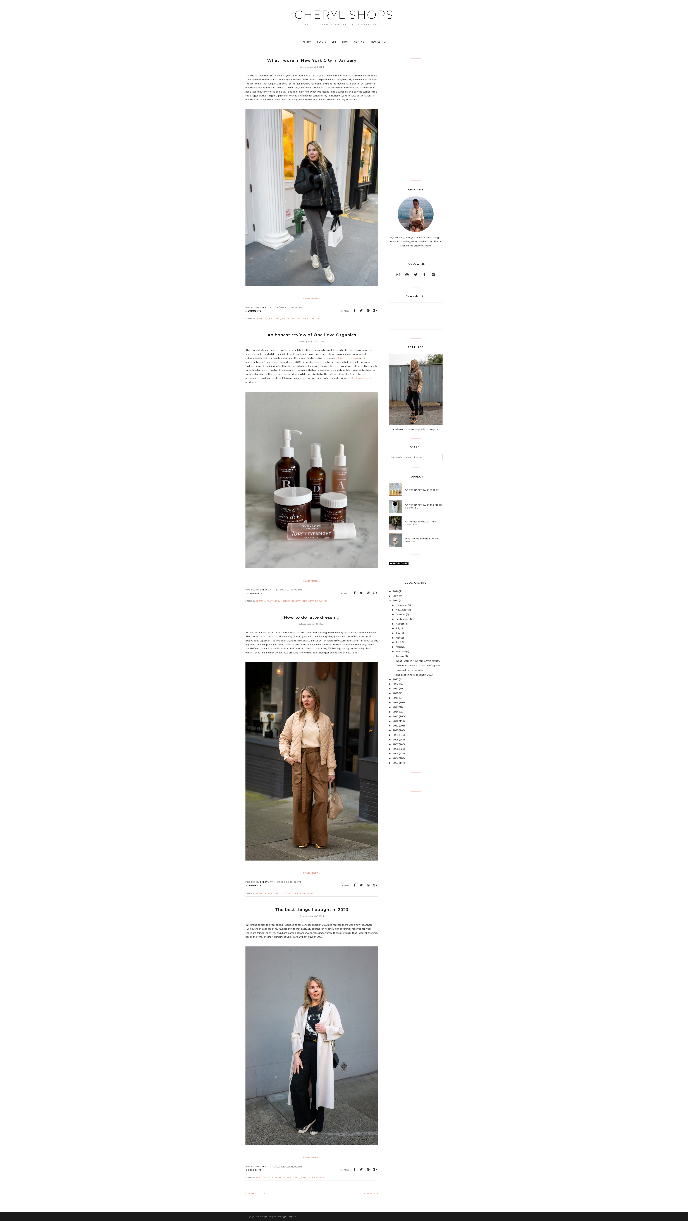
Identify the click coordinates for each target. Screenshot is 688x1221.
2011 (395, 725)
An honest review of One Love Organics (311, 335)
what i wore (311, 318)
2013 (395, 716)
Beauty (260, 601)
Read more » (312, 298)
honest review (291, 601)
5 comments (253, 311)
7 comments (253, 885)
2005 (395, 753)
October (400, 614)
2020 (395, 693)
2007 (395, 744)
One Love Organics (349, 357)
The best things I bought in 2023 (311, 909)
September (402, 619)
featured (274, 318)
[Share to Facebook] (354, 310)
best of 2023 (264, 1177)
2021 (395, 688)
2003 (395, 762)
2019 (395, 697)
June (398, 632)
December (401, 605)
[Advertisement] (416, 119)
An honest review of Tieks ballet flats (421, 523)
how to (287, 893)
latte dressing (304, 893)
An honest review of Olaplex (422, 489)
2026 (395, 591)
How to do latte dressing (312, 617)
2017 (395, 707)
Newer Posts (257, 1193)
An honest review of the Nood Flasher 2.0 (423, 506)
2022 (395, 683)
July (398, 628)
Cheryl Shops (344, 15)
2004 (395, 758)
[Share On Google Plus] (375, 310)
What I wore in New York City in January (312, 60)
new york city (291, 318)
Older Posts (367, 1193)
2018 (395, 702)
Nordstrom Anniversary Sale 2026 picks (416, 429)
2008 (395, 739)
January (400, 656)
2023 (395, 679)
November (401, 609)
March (399, 646)
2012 (395, 721)
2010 (395, 730)
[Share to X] (361, 310)
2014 (395, 711)
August (400, 623)
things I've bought (313, 1177)
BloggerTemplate (288, 1216)
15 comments (253, 593)
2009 (395, 734)
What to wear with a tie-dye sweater (422, 540)
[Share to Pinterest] (368, 310)
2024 (395, 600)
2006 (395, 748)
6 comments (253, 1170)
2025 (395, 595)
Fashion (261, 318)
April (398, 642)
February (401, 651)
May (398, 637)
